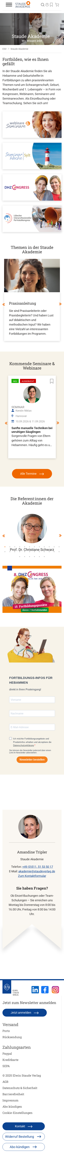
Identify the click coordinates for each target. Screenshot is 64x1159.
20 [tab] (39, 551)
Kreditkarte (10, 1060)
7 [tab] (34, 546)
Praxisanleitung (22, 303)
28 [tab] (34, 556)
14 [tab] (9, 551)
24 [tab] (59, 551)
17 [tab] (24, 551)
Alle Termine (28, 473)
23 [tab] (54, 551)
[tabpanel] (32, 532)
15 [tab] (14, 551)
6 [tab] (29, 546)
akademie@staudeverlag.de (36, 871)
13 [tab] (5, 551)
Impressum (10, 1100)
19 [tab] (34, 551)
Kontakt (20, 1126)
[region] (32, 29)
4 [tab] (19, 546)
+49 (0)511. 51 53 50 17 (37, 866)
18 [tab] (29, 551)
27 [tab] (29, 556)
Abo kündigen (12, 1106)
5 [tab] (24, 546)
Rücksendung (12, 1037)
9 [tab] (44, 546)
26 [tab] (24, 556)
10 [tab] (49, 546)
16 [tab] (19, 551)
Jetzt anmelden (21, 1012)
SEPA (6, 1066)
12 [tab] (59, 546)
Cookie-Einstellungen (17, 1113)
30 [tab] (44, 556)
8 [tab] (39, 546)
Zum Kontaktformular (32, 876)
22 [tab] (49, 551)
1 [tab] (5, 546)
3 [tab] (14, 546)
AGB (5, 1082)
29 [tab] (39, 556)
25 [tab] (19, 556)
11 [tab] (54, 546)
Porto (6, 1031)
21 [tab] (44, 551)
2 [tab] (9, 546)
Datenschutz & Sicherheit (19, 1088)
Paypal (7, 1053)
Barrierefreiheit (13, 1094)
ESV (4, 49)
